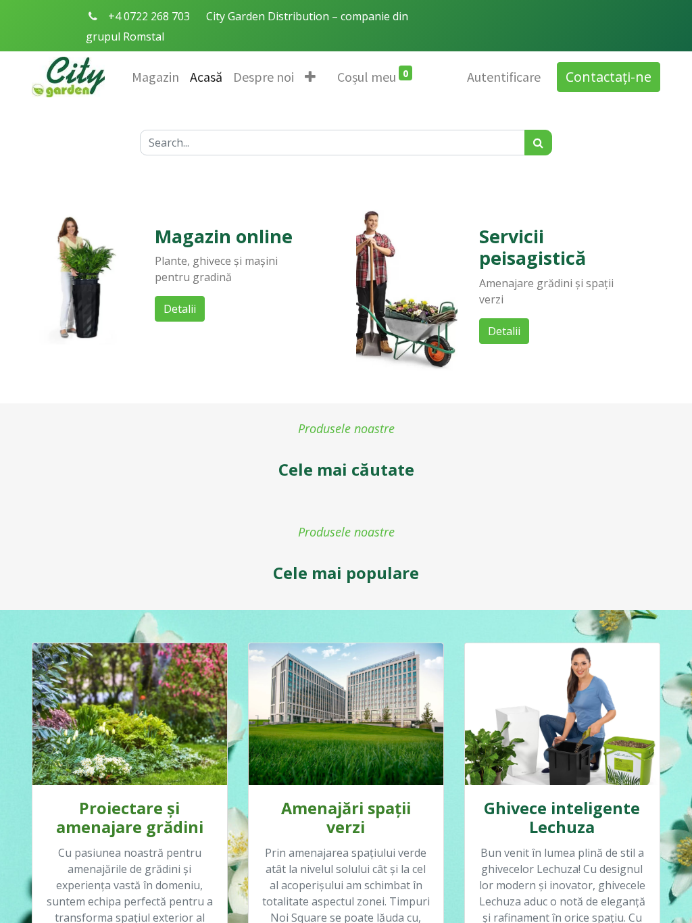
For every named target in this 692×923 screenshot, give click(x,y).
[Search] (538, 142)
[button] (310, 77)
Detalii (180, 308)
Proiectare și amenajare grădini (129, 817)
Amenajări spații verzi (346, 817)
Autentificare (504, 76)
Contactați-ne (608, 77)
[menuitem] (155, 77)
